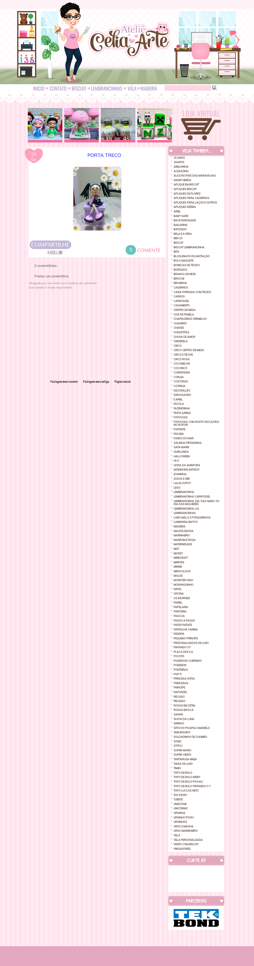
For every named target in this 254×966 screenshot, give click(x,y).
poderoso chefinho (188, 660)
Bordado (180, 269)
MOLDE (178, 575)
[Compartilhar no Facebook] (61, 252)
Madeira (180, 526)
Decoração (182, 390)
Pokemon (180, 665)
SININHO (179, 723)
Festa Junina (182, 412)
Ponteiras (181, 669)
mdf (176, 548)
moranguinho (183, 584)
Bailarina (181, 224)
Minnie (178, 566)
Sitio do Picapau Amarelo (192, 727)
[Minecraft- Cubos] (154, 125)
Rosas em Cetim (184, 705)
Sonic (178, 741)
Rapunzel (180, 692)
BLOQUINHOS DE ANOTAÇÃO (192, 256)
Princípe (179, 687)
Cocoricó (180, 368)
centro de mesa (185, 309)
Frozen (179, 433)
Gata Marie (181, 447)
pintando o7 (182, 647)
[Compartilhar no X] (57, 252)
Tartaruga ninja (185, 759)
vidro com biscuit (186, 844)
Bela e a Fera (183, 233)
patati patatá (183, 624)
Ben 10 (178, 238)
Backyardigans (185, 220)
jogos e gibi (182, 478)
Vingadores (182, 848)
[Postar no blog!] (53, 252)
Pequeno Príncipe (186, 638)
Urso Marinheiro (186, 830)
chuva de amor (184, 336)
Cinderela (181, 341)
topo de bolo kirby (187, 777)
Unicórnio (181, 808)
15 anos (179, 157)
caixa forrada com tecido (192, 292)
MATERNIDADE (183, 544)
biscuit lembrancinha (189, 247)
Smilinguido (182, 732)
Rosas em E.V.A (184, 709)
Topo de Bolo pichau (188, 781)
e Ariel (178, 399)
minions (179, 562)
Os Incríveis (182, 598)
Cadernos (181, 287)
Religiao (179, 701)
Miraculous (182, 571)
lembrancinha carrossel (192, 496)
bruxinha (180, 282)
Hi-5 (176, 460)
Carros (179, 296)
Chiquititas (181, 332)
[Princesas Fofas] (45, 125)
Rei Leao (179, 696)
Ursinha (179, 812)
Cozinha (179, 386)
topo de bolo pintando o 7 (192, 786)
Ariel (177, 211)
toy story (180, 795)
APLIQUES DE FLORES (187, 193)
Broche (179, 278)
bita (176, 251)
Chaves (179, 327)
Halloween (182, 456)
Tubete (178, 799)
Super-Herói (182, 754)
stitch (178, 745)
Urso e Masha (183, 826)
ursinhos (180, 821)
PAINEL (178, 602)
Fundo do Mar (184, 438)
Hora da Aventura (187, 465)
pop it (178, 674)
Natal (178, 589)
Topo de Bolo (183, 772)
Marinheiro (182, 535)
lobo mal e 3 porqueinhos (192, 517)
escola (179, 403)
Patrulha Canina (186, 629)
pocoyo (179, 656)
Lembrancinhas (185, 512)
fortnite (179, 429)
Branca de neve (185, 274)
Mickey (178, 553)
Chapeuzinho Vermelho (190, 318)
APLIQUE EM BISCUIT (186, 184)
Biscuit (178, 242)
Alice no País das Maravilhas (195, 175)
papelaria (181, 607)
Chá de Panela (184, 314)
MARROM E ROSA (185, 539)
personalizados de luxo (191, 642)
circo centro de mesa (189, 350)
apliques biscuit (185, 189)
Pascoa (179, 616)
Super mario (182, 750)
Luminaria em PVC (186, 521)
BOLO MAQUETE (183, 260)
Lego (177, 487)
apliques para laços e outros (195, 202)
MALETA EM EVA (183, 531)
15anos (179, 162)
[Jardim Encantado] (81, 125)
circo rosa (182, 359)
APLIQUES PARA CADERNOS (191, 198)
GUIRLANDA (181, 451)
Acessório (181, 171)
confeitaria (182, 372)
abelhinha (181, 166)
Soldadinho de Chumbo (190, 736)
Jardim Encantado (186, 469)
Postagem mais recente (64, 381)
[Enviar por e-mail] (49, 252)
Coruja (179, 377)
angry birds (182, 180)
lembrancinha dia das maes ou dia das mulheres (196, 502)
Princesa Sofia (184, 678)
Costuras (181, 381)
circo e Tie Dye (183, 354)
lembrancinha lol (186, 508)
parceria (180, 611)
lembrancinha (184, 492)
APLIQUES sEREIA (185, 206)
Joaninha (180, 474)
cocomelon (182, 363)
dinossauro (182, 394)
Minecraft (181, 557)
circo (178, 345)
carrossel (181, 301)
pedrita (179, 633)
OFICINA (179, 593)
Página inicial (122, 381)
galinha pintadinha (188, 442)
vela (177, 835)
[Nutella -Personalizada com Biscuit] (118, 125)
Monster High (183, 580)
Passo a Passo (184, 620)
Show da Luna (184, 719)
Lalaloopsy (182, 483)
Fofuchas (181, 417)
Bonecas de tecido (187, 265)
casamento (182, 305)
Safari (178, 714)
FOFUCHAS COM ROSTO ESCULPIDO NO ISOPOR (196, 423)
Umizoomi (180, 804)
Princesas (181, 683)
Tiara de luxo (183, 763)
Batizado (180, 229)
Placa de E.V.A (183, 651)
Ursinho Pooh (184, 817)
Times (177, 768)
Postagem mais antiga (96, 381)
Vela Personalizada (188, 839)
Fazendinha (182, 408)
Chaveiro (180, 323)
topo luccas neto (186, 790)
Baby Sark (181, 216)
